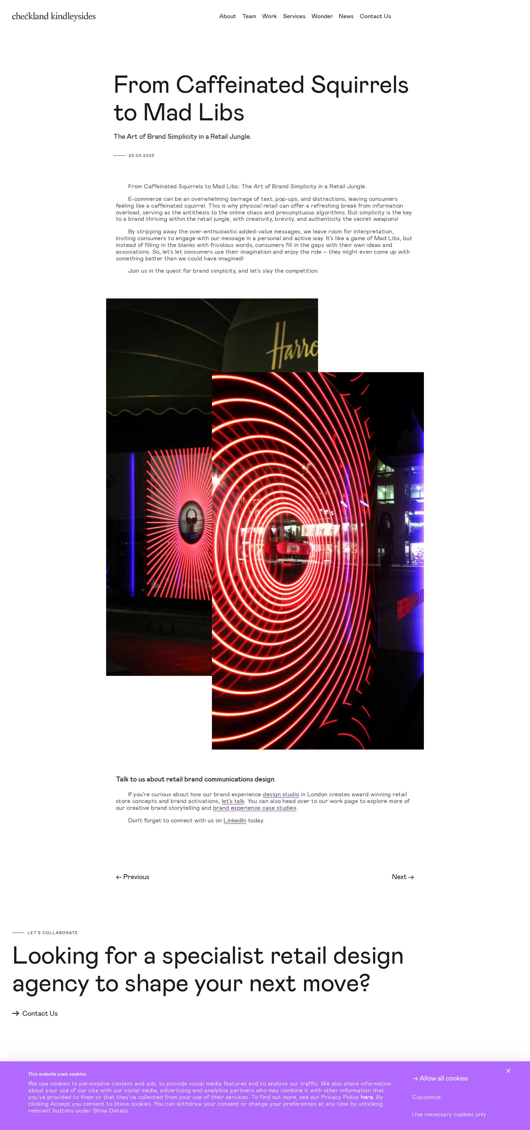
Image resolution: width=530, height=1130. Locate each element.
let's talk (233, 800)
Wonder (322, 16)
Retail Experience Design (319, 36)
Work (269, 16)
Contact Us (375, 16)
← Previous (132, 876)
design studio (281, 793)
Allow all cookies (444, 1078)
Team (249, 16)
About (227, 16)
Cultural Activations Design (323, 44)
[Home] (109, 16)
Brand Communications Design (326, 51)
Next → (403, 876)
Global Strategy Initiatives (321, 59)
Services (294, 16)
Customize (426, 1096)
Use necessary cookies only (449, 1113)
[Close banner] (508, 1071)
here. (367, 1096)
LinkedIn (235, 820)
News (346, 16)
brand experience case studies (255, 807)
